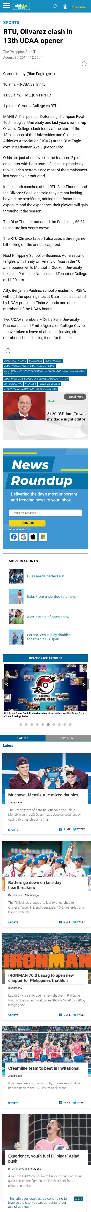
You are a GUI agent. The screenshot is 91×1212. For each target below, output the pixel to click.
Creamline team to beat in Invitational (43, 1068)
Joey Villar (17, 895)
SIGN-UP (27, 523)
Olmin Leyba (19, 1168)
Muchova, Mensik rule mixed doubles (43, 794)
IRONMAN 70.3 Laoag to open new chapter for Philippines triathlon (41, 978)
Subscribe (79, 7)
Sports (11, 22)
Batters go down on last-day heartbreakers (34, 885)
